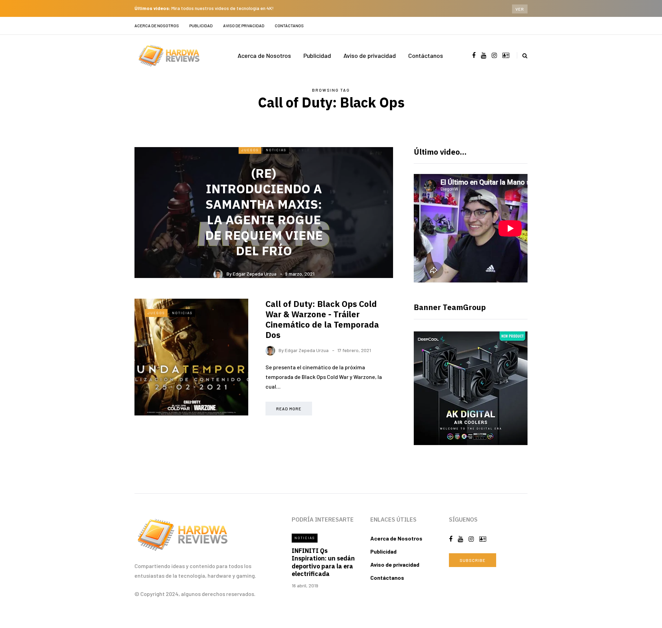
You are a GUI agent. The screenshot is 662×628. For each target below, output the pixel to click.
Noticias (276, 149)
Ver (519, 9)
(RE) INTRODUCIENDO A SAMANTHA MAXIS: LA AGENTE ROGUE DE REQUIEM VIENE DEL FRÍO (264, 212)
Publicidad (201, 25)
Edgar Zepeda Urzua (255, 274)
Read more (288, 408)
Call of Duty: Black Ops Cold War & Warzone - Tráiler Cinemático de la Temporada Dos (322, 319)
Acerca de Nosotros (156, 25)
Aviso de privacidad (243, 25)
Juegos (250, 149)
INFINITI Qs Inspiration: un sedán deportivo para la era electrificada (323, 562)
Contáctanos (289, 25)
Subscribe (472, 560)
